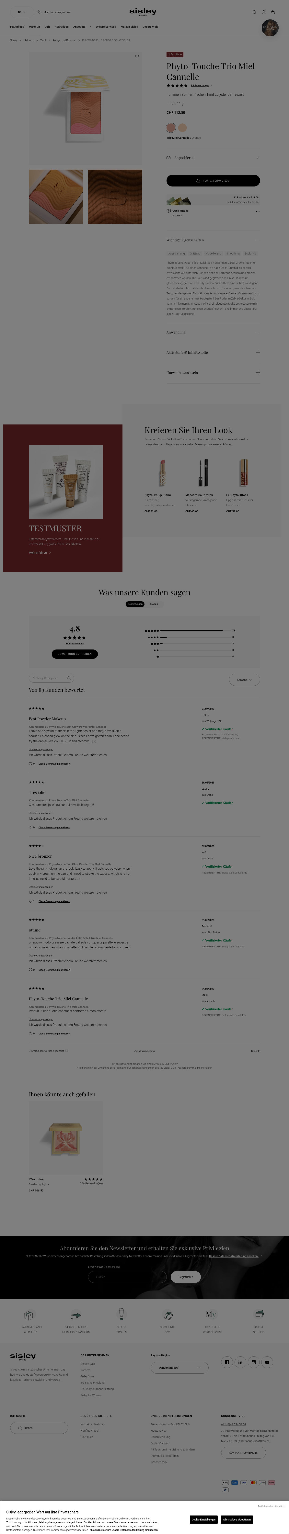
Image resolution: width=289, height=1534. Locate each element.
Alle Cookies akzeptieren (237, 1519)
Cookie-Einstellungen (204, 1519)
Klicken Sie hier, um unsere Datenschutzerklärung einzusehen (124, 1529)
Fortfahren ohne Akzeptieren (272, 1506)
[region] (144, 1517)
